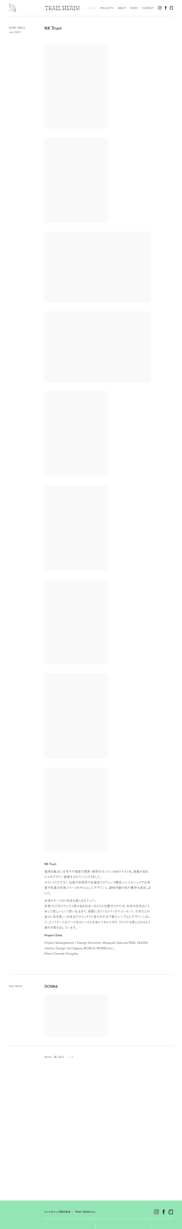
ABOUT (122, 8)
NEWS (133, 8)
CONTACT (148, 8)
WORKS (91, 8)
